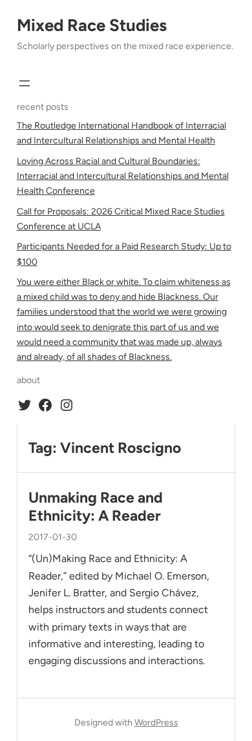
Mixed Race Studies (92, 25)
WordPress (156, 722)
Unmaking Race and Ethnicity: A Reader (95, 507)
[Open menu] (24, 83)
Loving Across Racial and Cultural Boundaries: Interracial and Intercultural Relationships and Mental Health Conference (123, 176)
